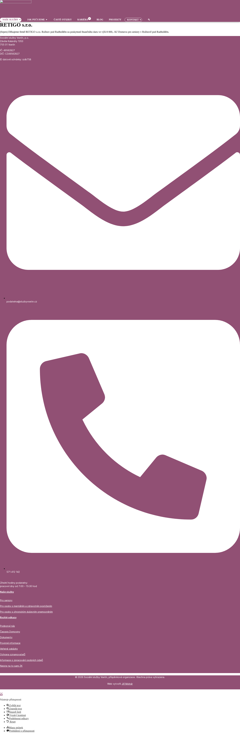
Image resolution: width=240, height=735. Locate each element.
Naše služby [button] (10, 19)
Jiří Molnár (127, 683)
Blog (100, 19)
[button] (1, 694)
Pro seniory (6, 600)
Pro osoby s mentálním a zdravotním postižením (26, 606)
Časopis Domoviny (10, 631)
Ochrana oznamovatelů (12, 654)
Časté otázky (63, 19)
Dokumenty (6, 637)
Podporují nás (7, 626)
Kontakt (133, 20)
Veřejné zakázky (9, 648)
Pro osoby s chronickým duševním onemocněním (26, 611)
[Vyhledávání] (147, 20)
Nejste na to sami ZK (11, 665)
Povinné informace (10, 643)
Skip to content (8, 690)
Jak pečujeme (36, 19)
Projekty (115, 19)
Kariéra (83, 19)
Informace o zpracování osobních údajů (21, 660)
